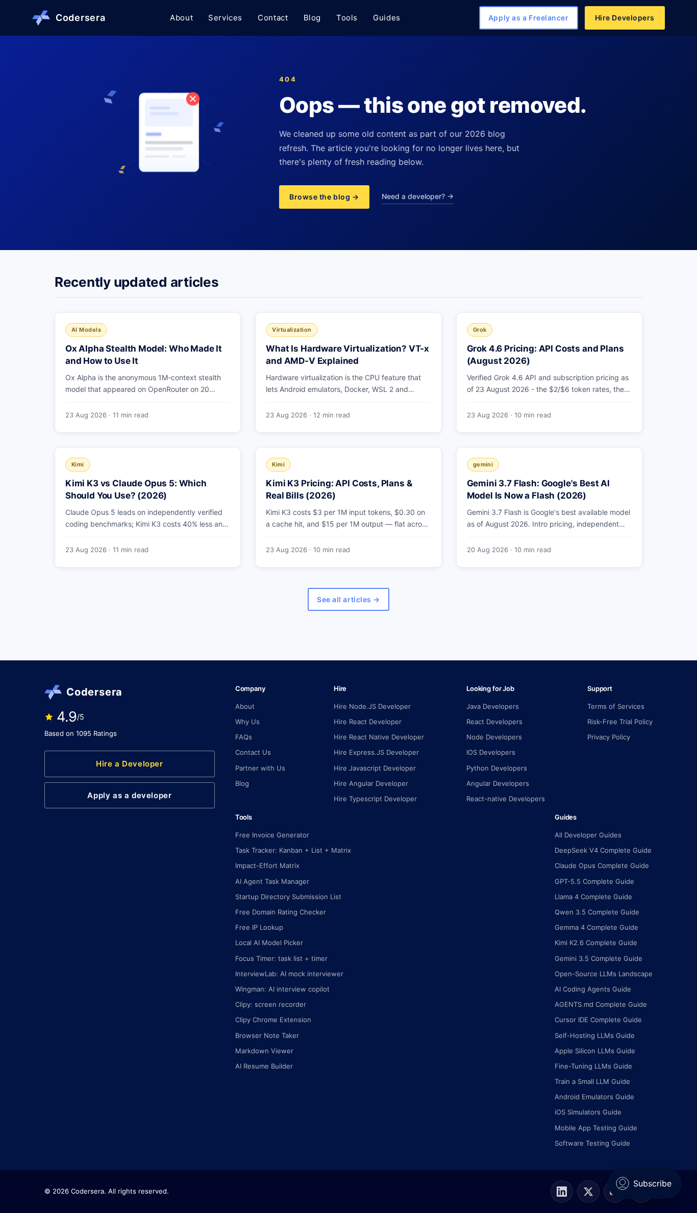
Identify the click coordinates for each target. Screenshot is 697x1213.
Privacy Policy (608, 737)
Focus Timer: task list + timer (281, 958)
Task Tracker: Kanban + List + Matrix (293, 850)
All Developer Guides (588, 835)
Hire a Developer (129, 764)
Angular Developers (497, 783)
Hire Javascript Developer (375, 768)
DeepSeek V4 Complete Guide (603, 850)
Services (225, 17)
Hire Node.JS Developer (372, 706)
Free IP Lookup (259, 927)
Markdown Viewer (264, 1051)
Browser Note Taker (267, 1035)
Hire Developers (625, 17)
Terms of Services (615, 706)
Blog (312, 17)
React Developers (494, 721)
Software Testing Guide (592, 1143)
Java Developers (492, 706)
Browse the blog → (324, 196)
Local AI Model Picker (269, 942)
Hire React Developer (368, 721)
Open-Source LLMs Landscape (604, 974)
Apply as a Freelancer (528, 17)
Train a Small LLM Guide (592, 1081)
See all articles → (348, 599)
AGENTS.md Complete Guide (601, 1004)
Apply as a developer (129, 795)
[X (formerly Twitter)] (588, 1191)
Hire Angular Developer (371, 783)
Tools (347, 17)
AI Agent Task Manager (272, 881)
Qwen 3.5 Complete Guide (597, 912)
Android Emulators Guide (594, 1097)
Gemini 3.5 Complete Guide (598, 958)
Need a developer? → (418, 196)
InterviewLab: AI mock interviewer (289, 974)
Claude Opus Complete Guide (602, 865)
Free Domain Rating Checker (280, 912)
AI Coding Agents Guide (593, 989)
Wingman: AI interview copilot (282, 989)
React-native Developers (505, 799)
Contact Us (253, 752)
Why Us (247, 721)
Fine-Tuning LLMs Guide (593, 1066)
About (181, 17)
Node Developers (494, 737)
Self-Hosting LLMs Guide (595, 1035)
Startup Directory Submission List (288, 897)
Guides (387, 17)
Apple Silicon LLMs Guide (595, 1051)
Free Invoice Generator (272, 835)
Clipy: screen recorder (270, 1004)
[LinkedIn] (562, 1191)
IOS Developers (490, 752)
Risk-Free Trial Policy (620, 721)
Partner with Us (260, 768)
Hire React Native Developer (379, 737)
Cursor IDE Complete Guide (598, 1020)
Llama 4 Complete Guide (593, 897)
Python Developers (496, 768)
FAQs (243, 737)
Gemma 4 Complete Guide (596, 927)
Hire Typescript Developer (375, 799)
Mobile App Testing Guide (596, 1128)
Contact (273, 17)
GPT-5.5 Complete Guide (594, 881)
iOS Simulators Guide (588, 1112)
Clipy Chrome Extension (273, 1020)
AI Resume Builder (264, 1066)
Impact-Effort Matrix (267, 865)
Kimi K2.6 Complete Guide (596, 942)
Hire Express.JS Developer (376, 752)
